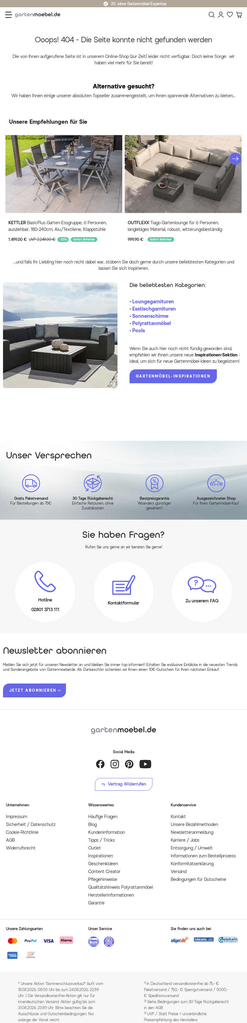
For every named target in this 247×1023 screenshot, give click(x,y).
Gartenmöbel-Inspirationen (173, 376)
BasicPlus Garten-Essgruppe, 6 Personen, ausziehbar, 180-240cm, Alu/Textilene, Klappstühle (57, 226)
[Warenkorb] (239, 15)
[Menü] (8, 15)
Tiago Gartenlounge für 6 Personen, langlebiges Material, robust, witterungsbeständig (175, 226)
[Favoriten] (230, 15)
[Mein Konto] (221, 15)
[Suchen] (212, 15)
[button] (235, 159)
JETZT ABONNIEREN (32, 690)
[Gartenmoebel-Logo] (123, 730)
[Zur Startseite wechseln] (39, 15)
